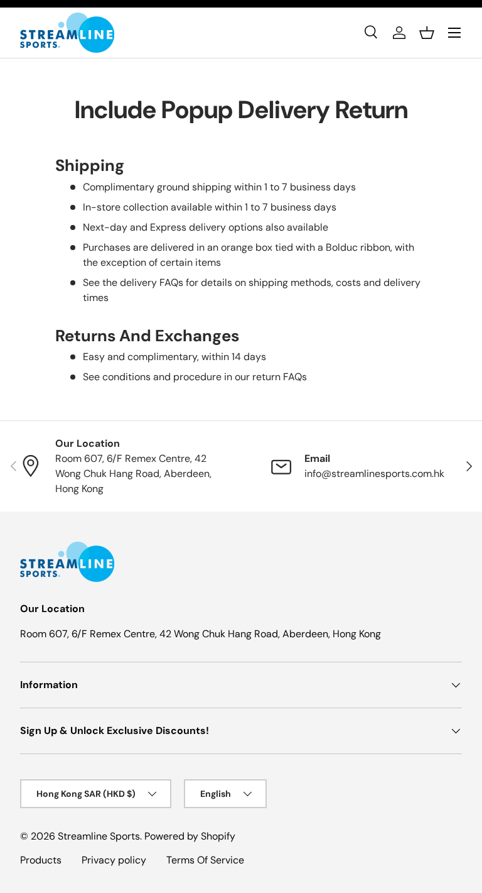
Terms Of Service (205, 860)
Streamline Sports (99, 836)
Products (41, 860)
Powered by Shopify (189, 836)
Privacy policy (114, 860)
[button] (427, 33)
